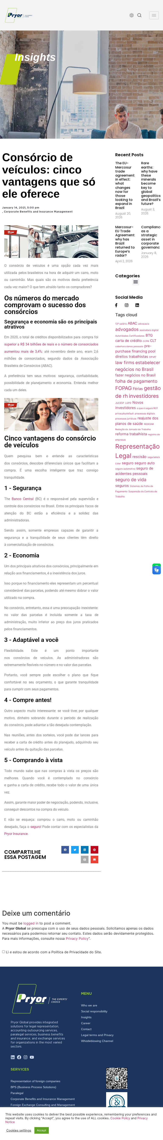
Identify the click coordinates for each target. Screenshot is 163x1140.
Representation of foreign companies (35, 1081)
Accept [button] (41, 1130)
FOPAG (123, 388)
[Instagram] (126, 305)
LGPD (128, 403)
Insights (86, 1017)
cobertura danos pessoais (129, 346)
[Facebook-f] (116, 305)
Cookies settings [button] (18, 1130)
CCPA (146, 341)
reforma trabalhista (131, 434)
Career (85, 1023)
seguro (35, 827)
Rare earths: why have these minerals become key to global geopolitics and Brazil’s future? (151, 183)
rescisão (139, 457)
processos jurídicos (125, 418)
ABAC (132, 323)
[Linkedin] (137, 305)
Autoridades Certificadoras (130, 335)
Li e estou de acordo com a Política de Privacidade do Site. (54, 952)
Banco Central (23, 499)
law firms (124, 362)
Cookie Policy (120, 1118)
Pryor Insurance (16, 834)
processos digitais (145, 413)
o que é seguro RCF (147, 408)
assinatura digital (149, 330)
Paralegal (17, 1093)
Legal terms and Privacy (97, 1035)
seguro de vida (130, 479)
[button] (139, 16)
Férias (138, 389)
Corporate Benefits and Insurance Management (38, 212)
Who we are (89, 1005)
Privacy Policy (77, 938)
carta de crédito (128, 341)
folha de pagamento (136, 381)
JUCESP (119, 403)
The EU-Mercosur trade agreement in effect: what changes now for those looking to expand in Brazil (125, 185)
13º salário (121, 323)
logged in (30, 923)
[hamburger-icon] (154, 15)
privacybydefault (124, 413)
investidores (144, 396)
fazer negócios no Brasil (135, 375)
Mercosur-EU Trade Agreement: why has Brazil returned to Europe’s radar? (125, 241)
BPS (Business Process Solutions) (33, 1087)
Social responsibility (94, 1011)
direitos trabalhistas (131, 356)
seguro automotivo (125, 468)
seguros (122, 486)
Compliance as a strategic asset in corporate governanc (151, 237)
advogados (127, 329)
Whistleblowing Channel (97, 1041)
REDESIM (149, 424)
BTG (149, 335)
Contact (86, 1029)
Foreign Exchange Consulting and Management (43, 1105)
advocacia (143, 323)
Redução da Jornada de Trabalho (133, 429)
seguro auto (145, 463)
